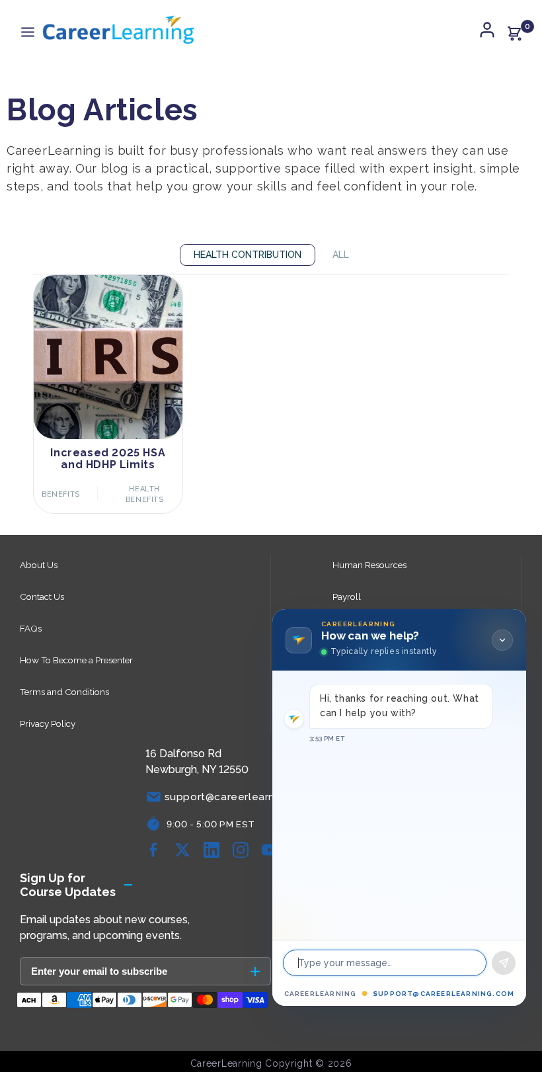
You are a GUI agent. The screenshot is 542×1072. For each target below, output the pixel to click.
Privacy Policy (47, 723)
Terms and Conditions (64, 691)
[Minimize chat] (502, 640)
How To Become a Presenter (76, 660)
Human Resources (369, 564)
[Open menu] (27, 32)
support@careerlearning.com (443, 993)
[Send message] (504, 963)
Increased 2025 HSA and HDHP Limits (107, 459)
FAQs (31, 628)
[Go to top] (512, 1022)
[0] (514, 33)
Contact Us (42, 596)
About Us (39, 564)
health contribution (247, 254)
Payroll (346, 596)
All (340, 254)
